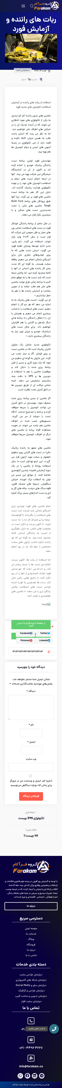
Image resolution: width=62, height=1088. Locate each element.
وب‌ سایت (31, 759)
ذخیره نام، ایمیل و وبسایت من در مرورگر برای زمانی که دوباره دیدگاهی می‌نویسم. (31, 783)
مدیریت (33, 79)
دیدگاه (31, 691)
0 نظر (23, 79)
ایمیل (31, 742)
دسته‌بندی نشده (23, 70)
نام (31, 725)
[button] (54, 1029)
